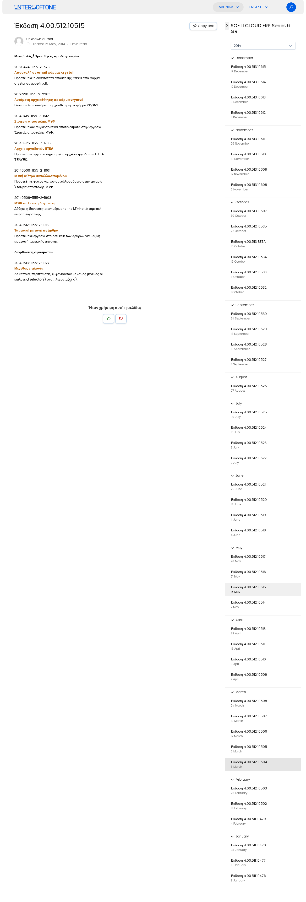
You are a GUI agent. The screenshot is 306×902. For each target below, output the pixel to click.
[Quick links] (35, 7)
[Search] (291, 7)
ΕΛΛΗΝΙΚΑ (225, 7)
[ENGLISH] (266, 7)
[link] (263, 69)
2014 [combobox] (237, 46)
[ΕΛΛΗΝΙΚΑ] (237, 7)
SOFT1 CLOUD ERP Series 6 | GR (262, 28)
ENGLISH (255, 7)
